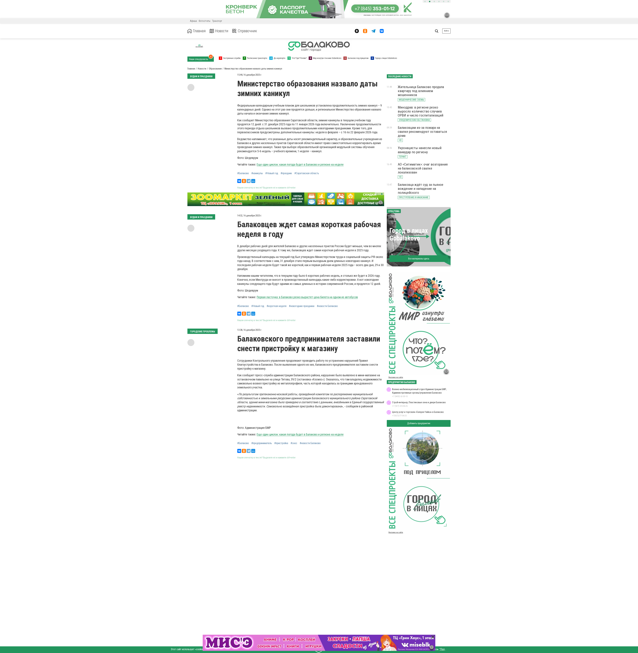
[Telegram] (249, 181)
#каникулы (257, 173)
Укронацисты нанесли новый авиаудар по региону (419, 150)
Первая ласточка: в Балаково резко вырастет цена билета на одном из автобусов (307, 297)
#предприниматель (261, 443)
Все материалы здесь (418, 258)
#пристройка (281, 443)
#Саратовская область (306, 173)
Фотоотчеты (204, 21)
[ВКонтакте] (239, 181)
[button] (425, 1)
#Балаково (243, 173)
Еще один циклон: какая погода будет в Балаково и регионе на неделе (300, 164)
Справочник (247, 31)
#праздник (286, 173)
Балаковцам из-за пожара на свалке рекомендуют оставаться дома (422, 132)
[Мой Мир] (253, 181)
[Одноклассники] (244, 181)
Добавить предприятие (418, 423)
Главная (199, 31)
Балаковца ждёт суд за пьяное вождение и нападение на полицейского (420, 189)
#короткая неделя (276, 306)
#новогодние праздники (301, 306)
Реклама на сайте (395, 377)
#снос (294, 443)
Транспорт (217, 21)
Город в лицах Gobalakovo (408, 234)
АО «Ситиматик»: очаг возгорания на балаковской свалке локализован (423, 168)
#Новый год (271, 173)
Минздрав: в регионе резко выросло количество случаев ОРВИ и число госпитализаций (420, 111)
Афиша (193, 21)
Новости (221, 31)
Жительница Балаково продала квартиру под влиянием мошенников (421, 91)
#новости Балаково (327, 306)
